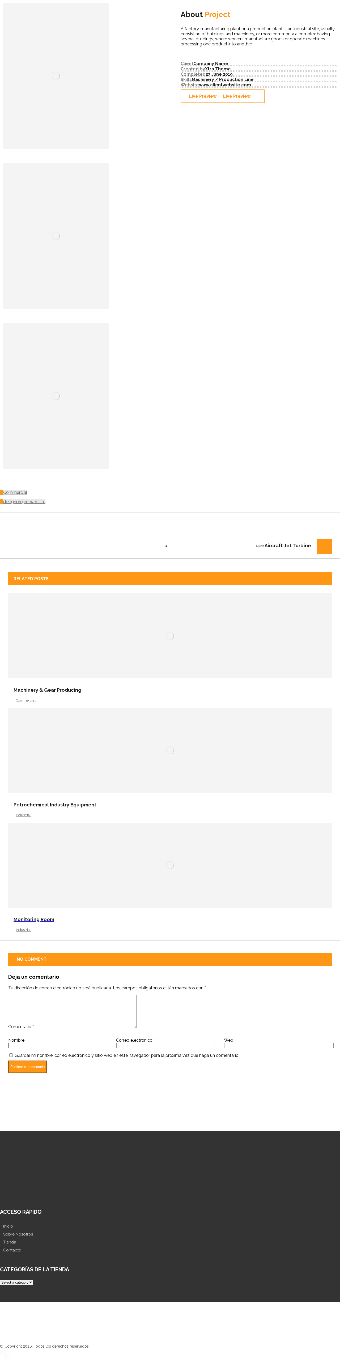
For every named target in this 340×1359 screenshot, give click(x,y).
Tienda (9, 1242)
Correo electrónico (135, 1040)
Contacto (12, 1250)
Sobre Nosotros (18, 1234)
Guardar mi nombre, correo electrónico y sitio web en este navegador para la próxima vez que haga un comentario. (127, 1055)
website (37, 501)
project (23, 501)
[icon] (1, 492)
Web (228, 1040)
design (9, 501)
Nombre (17, 1040)
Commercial (15, 492)
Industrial (23, 815)
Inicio (8, 1226)
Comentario (21, 1026)
